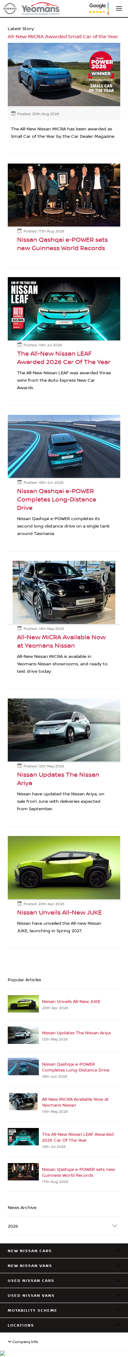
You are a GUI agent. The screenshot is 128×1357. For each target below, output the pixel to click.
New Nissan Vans (30, 1265)
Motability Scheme (32, 1310)
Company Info (24, 1341)
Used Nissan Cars (31, 1280)
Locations (21, 1325)
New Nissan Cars (30, 1250)
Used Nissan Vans (31, 1295)
